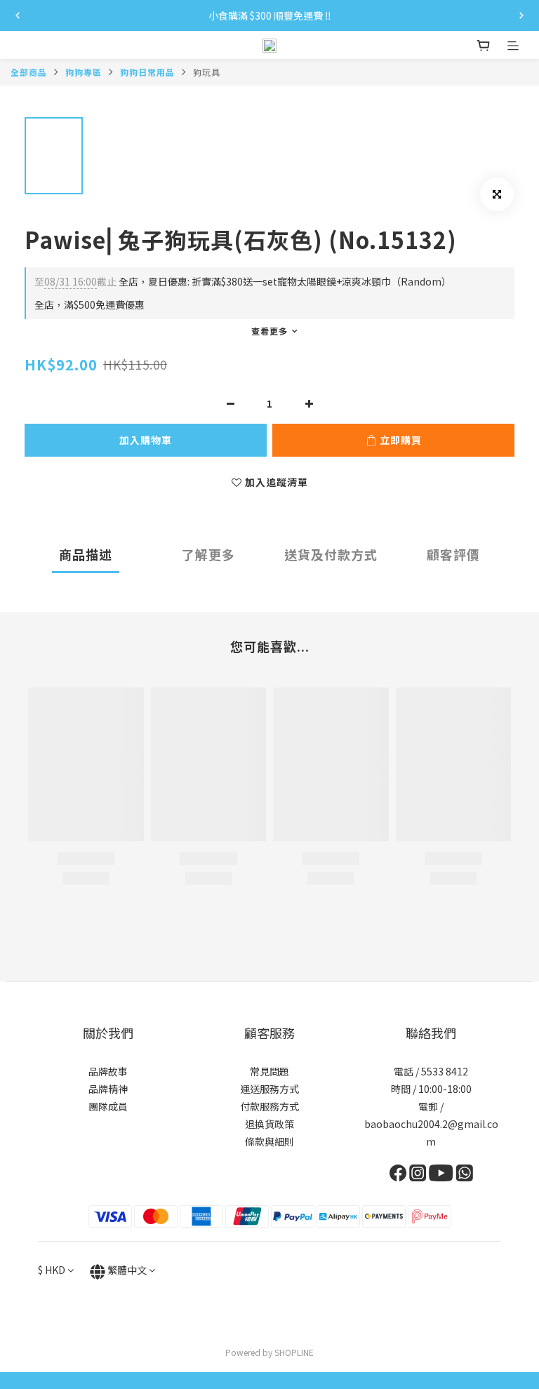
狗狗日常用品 (147, 72)
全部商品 (29, 72)
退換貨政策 (269, 1124)
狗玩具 (206, 72)
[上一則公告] (17, 15)
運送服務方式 (269, 1089)
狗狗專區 (83, 72)
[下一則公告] (521, 15)
